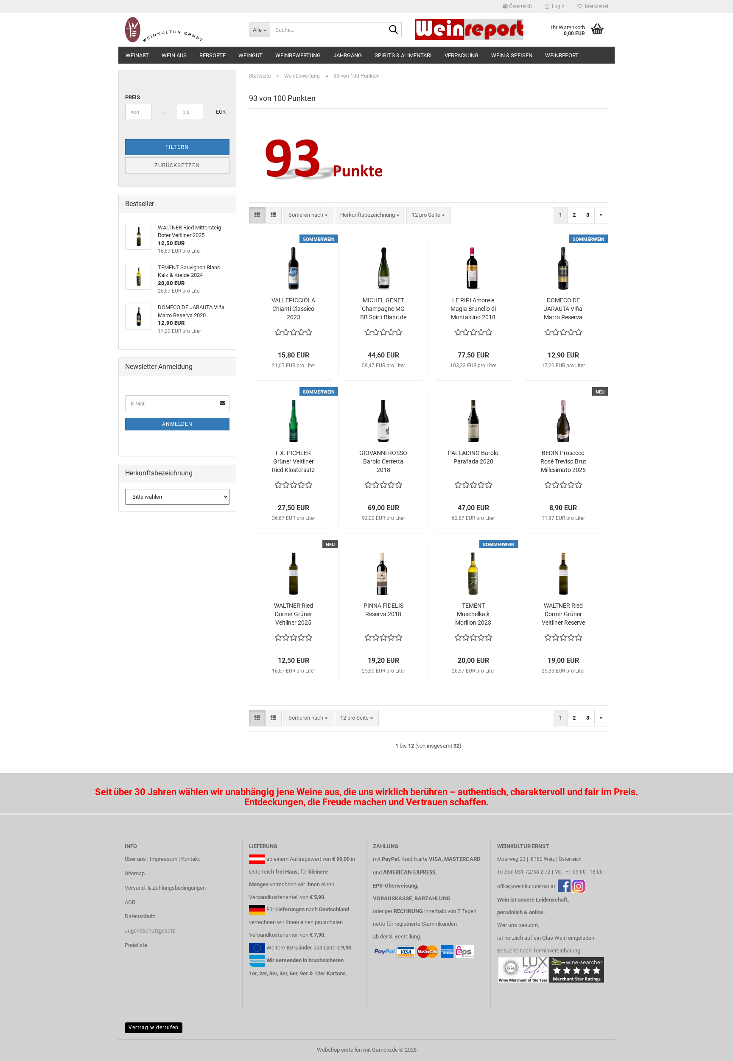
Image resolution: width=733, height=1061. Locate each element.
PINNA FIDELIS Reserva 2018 (383, 609)
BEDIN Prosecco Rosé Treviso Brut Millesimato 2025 (563, 461)
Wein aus (174, 55)
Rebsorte (212, 55)
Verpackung (461, 55)
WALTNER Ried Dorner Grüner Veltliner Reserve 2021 (563, 614)
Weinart (137, 55)
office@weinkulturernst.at (526, 886)
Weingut (250, 55)
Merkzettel (595, 6)
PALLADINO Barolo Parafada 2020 (473, 457)
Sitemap (135, 873)
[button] (517, 6)
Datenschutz (140, 916)
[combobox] (308, 215)
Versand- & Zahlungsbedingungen (165, 888)
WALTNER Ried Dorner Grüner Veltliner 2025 (293, 614)
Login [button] (557, 6)
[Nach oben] (709, 1048)
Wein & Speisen (511, 55)
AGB (130, 902)
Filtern (177, 147)
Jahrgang (347, 55)
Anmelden (177, 424)
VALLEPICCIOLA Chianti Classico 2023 (293, 309)
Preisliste (136, 945)
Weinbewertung (298, 55)
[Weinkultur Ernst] (180, 30)
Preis (132, 97)
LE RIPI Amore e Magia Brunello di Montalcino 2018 (473, 309)
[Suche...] (394, 30)
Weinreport (562, 55)
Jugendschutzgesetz (150, 930)
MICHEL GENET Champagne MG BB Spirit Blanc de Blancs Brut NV (383, 309)
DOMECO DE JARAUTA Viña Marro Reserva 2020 (563, 309)
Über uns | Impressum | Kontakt (162, 859)
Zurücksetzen (177, 165)
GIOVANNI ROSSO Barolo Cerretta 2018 (383, 461)
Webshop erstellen (339, 1050)
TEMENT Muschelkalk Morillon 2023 (473, 614)
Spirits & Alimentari (403, 55)
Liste (330, 947)
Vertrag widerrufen (154, 1027)
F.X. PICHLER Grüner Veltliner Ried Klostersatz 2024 (293, 462)
